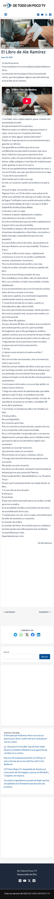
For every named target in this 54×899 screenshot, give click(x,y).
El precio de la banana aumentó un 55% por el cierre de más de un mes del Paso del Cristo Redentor (24, 761)
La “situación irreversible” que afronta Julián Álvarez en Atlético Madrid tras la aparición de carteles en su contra (25, 749)
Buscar (6, 652)
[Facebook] (50, 14)
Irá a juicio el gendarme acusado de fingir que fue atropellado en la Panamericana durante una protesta (26, 783)
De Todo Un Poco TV (27, 871)
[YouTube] (42, 14)
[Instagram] (38, 14)
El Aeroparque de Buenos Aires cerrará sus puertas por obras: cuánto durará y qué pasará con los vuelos (25, 738)
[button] (15, 634)
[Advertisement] (27, 575)
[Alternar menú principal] (6, 14)
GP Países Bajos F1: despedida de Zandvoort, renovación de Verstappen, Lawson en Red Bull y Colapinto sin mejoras (26, 772)
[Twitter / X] (46, 14)
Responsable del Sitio (27, 874)
